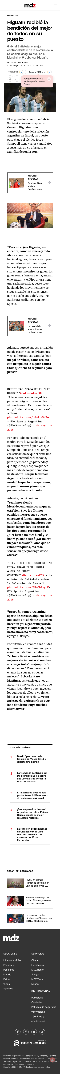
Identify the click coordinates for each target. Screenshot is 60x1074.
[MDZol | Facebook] (17, 1031)
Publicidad (37, 997)
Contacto (36, 1002)
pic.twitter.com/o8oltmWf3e (28, 417)
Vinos (6, 984)
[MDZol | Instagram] (25, 1031)
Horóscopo (37, 965)
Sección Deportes (17, 63)
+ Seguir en (13, 72)
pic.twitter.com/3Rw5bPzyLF (28, 587)
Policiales (8, 969)
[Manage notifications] (52, 1059)
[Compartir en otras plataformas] (17, 78)
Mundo (7, 974)
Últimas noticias (12, 960)
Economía (8, 965)
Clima (34, 960)
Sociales (8, 988)
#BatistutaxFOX (31, 393)
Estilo (6, 979)
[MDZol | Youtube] (34, 1031)
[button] (55, 5)
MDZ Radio (37, 969)
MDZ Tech (37, 979)
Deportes (12, 16)
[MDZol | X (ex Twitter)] (42, 1031)
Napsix (35, 984)
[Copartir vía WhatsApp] (10, 78)
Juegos (35, 974)
